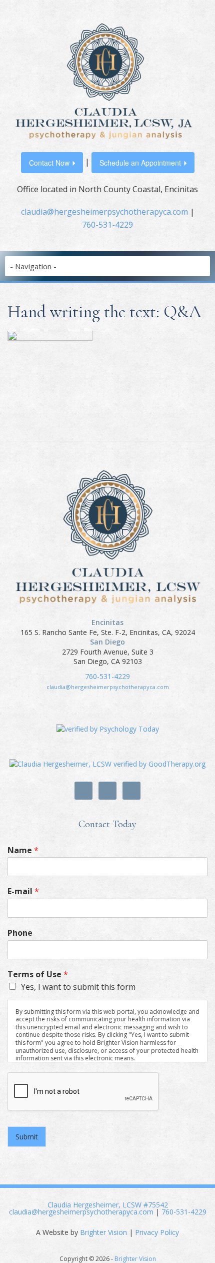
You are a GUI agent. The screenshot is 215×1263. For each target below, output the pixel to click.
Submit (27, 1136)
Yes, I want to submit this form (78, 986)
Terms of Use (38, 974)
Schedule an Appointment (140, 163)
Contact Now (49, 163)
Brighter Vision (103, 1232)
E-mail (23, 891)
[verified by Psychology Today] (107, 728)
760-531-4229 (107, 224)
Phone (20, 933)
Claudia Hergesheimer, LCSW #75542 (108, 1204)
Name (23, 850)
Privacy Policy (157, 1232)
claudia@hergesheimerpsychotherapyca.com (104, 211)
